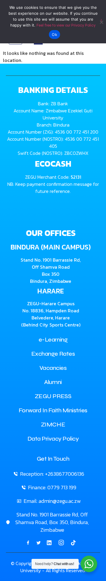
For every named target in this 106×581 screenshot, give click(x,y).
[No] (101, 21)
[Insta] (61, 542)
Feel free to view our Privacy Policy (66, 25)
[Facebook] (28, 542)
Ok (54, 34)
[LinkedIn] (49, 542)
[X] (38, 542)
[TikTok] (73, 542)
